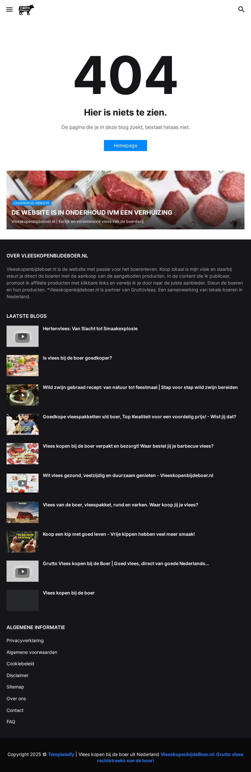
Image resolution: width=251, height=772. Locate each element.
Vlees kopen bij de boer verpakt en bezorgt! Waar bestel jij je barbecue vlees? (128, 446)
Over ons (16, 698)
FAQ (11, 721)
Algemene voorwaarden (32, 652)
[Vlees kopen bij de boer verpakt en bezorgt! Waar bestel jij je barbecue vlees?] (23, 453)
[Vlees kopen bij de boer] (23, 600)
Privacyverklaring (25, 640)
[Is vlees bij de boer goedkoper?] (23, 365)
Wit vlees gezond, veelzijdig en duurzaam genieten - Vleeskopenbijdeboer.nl (128, 475)
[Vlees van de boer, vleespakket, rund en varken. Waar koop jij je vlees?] (23, 512)
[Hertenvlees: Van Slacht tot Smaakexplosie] (23, 336)
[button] (9, 9)
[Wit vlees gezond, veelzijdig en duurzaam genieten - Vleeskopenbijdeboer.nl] (23, 483)
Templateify (61, 754)
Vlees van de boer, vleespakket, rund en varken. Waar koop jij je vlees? (120, 504)
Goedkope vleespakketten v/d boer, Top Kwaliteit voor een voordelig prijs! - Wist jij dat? (139, 416)
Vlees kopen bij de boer (69, 592)
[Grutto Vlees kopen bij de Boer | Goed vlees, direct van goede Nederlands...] (23, 571)
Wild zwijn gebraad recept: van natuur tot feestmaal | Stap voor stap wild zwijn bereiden (140, 387)
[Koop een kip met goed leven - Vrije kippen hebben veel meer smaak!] (23, 541)
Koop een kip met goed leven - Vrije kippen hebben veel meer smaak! (119, 534)
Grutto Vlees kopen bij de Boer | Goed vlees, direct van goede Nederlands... (126, 563)
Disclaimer (17, 675)
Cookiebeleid (20, 663)
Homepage (125, 145)
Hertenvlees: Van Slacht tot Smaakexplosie (90, 328)
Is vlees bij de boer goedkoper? (77, 358)
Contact (15, 710)
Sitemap (15, 686)
